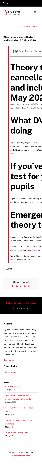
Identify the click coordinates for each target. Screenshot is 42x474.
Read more (8, 360)
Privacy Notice (10, 372)
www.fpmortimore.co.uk (21, 456)
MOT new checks (12, 386)
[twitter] (7, 3)
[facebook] (3, 3)
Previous (26, 27)
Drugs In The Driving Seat (16, 433)
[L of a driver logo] (12, 10)
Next (34, 27)
